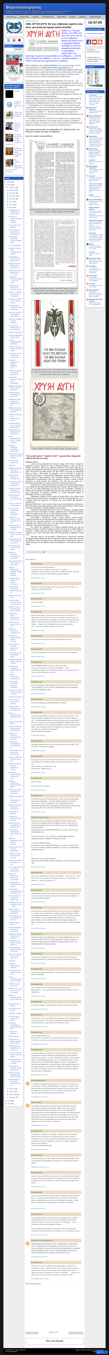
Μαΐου (11, 207)
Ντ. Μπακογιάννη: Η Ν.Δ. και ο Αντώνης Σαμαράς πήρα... (15, 425)
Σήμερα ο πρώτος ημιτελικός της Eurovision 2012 (14, 477)
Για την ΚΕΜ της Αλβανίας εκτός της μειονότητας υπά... (15, 327)
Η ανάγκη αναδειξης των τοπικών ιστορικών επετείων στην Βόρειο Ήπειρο (95, 59)
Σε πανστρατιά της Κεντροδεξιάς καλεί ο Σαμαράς (15, 884)
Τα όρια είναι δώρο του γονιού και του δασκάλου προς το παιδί (95, 247)
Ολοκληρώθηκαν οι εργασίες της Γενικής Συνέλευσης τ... (15, 307)
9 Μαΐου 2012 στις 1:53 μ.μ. (38, 593)
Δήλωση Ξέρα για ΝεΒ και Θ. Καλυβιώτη (18, 114)
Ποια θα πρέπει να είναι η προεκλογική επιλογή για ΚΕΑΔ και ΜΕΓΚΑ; (95, 261)
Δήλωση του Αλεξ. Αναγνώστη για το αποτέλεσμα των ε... (15, 708)
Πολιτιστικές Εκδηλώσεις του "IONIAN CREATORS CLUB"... (14, 364)
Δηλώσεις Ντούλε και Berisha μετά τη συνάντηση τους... (15, 265)
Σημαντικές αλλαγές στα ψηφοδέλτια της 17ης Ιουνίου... (15, 272)
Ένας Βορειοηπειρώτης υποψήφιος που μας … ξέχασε (15, 904)
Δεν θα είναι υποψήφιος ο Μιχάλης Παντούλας (15, 321)
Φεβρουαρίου (13, 1094)
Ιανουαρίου (12, 1097)
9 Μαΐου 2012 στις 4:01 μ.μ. (38, 643)
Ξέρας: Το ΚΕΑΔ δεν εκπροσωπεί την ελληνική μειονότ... (15, 232)
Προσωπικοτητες (48, 17)
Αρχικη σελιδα (11, 17)
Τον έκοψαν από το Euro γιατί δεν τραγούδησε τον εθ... (15, 287)
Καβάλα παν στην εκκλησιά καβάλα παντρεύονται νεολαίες (18, 152)
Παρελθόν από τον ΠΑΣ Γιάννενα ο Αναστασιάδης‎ (15, 849)
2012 (9, 185)
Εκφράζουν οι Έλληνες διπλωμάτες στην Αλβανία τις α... (15, 936)
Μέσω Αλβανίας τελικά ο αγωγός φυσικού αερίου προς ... (15, 563)
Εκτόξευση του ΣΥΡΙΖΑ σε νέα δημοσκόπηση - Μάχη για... (15, 692)
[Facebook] (88, 44)
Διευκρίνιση (12, 465)
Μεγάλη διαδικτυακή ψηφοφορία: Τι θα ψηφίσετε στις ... (15, 432)
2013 (9, 182)
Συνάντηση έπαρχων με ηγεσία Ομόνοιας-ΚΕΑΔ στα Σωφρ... (15, 728)
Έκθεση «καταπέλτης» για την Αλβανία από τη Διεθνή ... (15, 410)
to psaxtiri (92, 252)
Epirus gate (92, 233)
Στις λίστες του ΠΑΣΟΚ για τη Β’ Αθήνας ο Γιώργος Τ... (15, 301)
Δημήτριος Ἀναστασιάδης (40, 1240)
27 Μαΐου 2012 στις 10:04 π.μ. (38, 928)
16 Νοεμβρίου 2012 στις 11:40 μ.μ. (39, 1044)
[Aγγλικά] (15, 40)
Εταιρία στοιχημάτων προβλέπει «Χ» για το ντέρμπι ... (15, 527)
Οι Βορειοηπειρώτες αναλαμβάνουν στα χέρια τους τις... (15, 1048)
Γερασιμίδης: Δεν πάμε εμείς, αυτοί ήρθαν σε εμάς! (15, 534)
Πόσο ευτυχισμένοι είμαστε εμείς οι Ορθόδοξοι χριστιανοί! (96, 171)
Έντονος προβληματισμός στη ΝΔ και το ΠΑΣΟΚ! (15, 979)
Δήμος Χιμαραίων (94, 290)
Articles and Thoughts (95, 184)
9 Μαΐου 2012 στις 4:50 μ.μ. (38, 676)
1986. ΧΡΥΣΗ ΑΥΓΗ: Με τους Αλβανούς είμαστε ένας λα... (15, 869)
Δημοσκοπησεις (95, 17)
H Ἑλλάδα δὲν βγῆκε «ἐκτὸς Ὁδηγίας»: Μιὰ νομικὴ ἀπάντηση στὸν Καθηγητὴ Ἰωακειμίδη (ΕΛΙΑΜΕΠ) (95, 120)
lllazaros (91, 244)
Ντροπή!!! (17, 91)
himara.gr (92, 176)
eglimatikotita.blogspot (96, 220)
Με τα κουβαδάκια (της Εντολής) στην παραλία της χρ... (15, 897)
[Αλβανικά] (19, 40)
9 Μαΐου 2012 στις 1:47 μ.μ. (38, 577)
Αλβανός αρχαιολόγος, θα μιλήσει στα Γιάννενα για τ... (15, 929)
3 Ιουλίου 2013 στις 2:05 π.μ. (38, 1186)
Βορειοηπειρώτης (24, 7)
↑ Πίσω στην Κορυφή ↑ (54, 1341)
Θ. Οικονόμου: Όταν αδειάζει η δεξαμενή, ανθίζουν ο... (15, 942)
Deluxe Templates (98, 1350)
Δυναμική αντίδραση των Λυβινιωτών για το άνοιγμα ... (15, 1061)
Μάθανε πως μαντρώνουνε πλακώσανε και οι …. (15, 631)
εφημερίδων (14, 80)
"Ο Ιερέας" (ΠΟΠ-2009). (15, 332)
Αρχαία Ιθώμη (93, 136)
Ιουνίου (11, 204)
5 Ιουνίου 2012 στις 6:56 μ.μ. (38, 948)
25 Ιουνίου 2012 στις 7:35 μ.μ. (38, 978)
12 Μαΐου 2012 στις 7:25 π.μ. (38, 812)
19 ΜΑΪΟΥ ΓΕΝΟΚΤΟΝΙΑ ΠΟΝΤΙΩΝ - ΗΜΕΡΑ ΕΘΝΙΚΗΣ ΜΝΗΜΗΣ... (15, 571)
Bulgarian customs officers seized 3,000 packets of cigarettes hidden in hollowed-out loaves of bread (96, 188)
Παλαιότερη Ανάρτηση (76, 1333)
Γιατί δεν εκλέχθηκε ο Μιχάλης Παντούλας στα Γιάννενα (15, 949)
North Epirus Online (95, 258)
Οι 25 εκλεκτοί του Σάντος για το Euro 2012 (15, 624)
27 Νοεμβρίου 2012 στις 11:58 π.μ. (40, 1096)
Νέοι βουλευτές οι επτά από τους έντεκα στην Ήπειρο (15, 990)
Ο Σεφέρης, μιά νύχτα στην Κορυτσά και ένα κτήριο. (15, 855)
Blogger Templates (81, 1350)
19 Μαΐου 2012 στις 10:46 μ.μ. (38, 867)
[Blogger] (100, 44)
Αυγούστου (12, 199)
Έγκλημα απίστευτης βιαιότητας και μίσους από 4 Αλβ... (15, 490)
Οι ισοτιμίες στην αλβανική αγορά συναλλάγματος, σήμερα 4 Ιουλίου (95, 179)
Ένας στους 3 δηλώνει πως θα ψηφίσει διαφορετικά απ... (15, 314)
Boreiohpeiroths (36, 1080)
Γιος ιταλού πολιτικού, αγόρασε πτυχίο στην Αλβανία (15, 1054)
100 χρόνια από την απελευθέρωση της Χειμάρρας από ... (15, 825)
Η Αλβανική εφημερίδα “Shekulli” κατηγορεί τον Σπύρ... (15, 661)
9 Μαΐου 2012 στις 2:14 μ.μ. (38, 606)
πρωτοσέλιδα (14, 78)
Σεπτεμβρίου (12, 196)
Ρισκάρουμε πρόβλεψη (15, 1013)
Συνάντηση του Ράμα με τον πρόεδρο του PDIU (15, 862)
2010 (9, 1103)
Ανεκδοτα (82, 17)
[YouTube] (94, 44)
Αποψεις (35, 17)
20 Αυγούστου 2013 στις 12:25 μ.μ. (40, 1235)
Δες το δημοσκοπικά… (15, 245)
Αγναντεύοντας (93, 127)
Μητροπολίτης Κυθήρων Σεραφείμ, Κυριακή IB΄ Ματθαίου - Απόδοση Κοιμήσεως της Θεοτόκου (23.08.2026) (95, 154)
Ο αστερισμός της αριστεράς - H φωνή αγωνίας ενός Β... (15, 1068)
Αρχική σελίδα (53, 1332)
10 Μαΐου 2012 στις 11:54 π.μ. (38, 706)
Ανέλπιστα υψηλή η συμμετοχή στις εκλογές (14, 1018)
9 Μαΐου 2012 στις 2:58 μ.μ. (38, 630)
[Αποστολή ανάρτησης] (43, 552)
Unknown (34, 1102)
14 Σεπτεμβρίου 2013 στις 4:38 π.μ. (40, 1278)
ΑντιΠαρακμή (93, 275)
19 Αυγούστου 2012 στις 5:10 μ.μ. (39, 1009)
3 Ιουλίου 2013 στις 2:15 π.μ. (38, 1208)
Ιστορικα (72, 17)
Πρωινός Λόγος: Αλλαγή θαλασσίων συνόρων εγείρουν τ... (15, 456)
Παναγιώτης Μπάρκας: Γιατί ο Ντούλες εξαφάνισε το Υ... (15, 372)
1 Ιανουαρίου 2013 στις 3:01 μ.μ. (39, 1125)
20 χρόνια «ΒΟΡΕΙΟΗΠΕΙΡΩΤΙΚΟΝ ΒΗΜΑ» (15, 342)
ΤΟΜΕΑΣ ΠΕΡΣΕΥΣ (38, 817)
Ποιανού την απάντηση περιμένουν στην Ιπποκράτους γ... (15, 294)
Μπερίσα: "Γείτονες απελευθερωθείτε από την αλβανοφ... (15, 609)
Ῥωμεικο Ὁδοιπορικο (95, 116)
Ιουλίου (11, 201)
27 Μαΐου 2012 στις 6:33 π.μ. (38, 902)
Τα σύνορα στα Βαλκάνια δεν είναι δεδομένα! (15, 818)
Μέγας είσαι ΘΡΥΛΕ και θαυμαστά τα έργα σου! (15, 759)
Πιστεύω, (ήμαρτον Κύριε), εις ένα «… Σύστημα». (15, 701)
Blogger (15, 1351)
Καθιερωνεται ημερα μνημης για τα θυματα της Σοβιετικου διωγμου (96, 203)
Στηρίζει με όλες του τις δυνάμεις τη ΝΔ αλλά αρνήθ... (15, 348)
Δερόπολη (92, 160)
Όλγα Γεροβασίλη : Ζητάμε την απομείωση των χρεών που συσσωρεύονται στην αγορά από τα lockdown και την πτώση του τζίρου (96, 238)
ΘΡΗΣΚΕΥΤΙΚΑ (93, 149)
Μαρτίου (11, 1091)
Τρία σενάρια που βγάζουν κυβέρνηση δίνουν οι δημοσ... (15, 1041)
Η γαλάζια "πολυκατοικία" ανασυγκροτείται (14, 676)
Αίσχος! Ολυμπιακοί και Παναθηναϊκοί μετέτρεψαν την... (15, 807)
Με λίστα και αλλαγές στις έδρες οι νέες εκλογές (15, 547)
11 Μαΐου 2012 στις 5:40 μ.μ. (38, 790)
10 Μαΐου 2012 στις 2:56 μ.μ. (38, 735)
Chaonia (91, 195)
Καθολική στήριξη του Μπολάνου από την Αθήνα (17, 126)
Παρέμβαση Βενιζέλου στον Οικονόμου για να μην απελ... (15, 541)
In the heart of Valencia (95, 196)
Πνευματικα (61, 17)
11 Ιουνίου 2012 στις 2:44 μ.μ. (38, 963)
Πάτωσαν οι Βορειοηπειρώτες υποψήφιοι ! (14, 965)
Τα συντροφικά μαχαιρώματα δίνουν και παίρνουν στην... (15, 891)
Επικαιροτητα (24, 17)
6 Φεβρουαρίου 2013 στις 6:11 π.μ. (40, 1167)
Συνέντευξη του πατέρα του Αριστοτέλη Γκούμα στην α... (15, 483)
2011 (9, 1101)
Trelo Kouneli (93, 95)
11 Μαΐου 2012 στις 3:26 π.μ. (38, 772)
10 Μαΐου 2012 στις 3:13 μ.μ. (38, 750)
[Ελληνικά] (9, 40)
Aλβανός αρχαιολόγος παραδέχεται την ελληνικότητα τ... (15, 791)
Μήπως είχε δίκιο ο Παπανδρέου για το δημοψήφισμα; (15, 911)
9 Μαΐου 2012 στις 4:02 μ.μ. (38, 656)
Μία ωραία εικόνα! (14, 1036)
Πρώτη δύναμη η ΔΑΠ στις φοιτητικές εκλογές (15, 654)
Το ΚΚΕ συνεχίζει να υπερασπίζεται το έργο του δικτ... (14, 394)
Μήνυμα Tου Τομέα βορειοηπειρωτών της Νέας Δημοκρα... (15, 1074)
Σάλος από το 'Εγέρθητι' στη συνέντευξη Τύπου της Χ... (15, 956)
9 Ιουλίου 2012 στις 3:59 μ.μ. (38, 996)
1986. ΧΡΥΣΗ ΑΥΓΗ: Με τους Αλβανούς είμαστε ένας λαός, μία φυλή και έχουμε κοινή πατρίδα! (54, 26)
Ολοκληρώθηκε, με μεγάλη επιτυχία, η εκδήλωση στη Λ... (15, 258)
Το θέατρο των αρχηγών (15, 697)
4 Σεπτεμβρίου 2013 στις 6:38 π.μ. (40, 1256)
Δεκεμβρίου (12, 187)
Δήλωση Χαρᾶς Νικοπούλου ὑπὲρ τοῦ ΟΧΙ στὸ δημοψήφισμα (96, 279)
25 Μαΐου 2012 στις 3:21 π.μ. (38, 884)
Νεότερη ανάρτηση (32, 1333)
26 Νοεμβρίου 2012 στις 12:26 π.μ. (40, 1074)
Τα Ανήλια (92, 283)
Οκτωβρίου (12, 193)
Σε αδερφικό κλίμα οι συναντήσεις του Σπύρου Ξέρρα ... (14, 212)
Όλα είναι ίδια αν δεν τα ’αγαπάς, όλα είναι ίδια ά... (15, 972)
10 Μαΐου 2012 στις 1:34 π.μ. (38, 693)
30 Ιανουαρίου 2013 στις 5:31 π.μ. (39, 1149)
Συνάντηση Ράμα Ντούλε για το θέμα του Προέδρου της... (15, 602)
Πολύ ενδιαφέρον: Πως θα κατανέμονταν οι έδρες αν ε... (15, 918)
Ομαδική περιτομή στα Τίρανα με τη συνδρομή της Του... (15, 470)
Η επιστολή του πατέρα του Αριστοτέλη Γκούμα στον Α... (15, 355)
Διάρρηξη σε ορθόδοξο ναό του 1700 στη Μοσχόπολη (15, 388)
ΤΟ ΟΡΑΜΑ (92, 266)
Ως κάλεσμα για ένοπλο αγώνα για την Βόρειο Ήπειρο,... (15, 752)
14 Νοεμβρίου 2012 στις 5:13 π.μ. (39, 1026)
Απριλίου (11, 1089)
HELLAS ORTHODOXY (96, 199)
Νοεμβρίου (12, 190)
